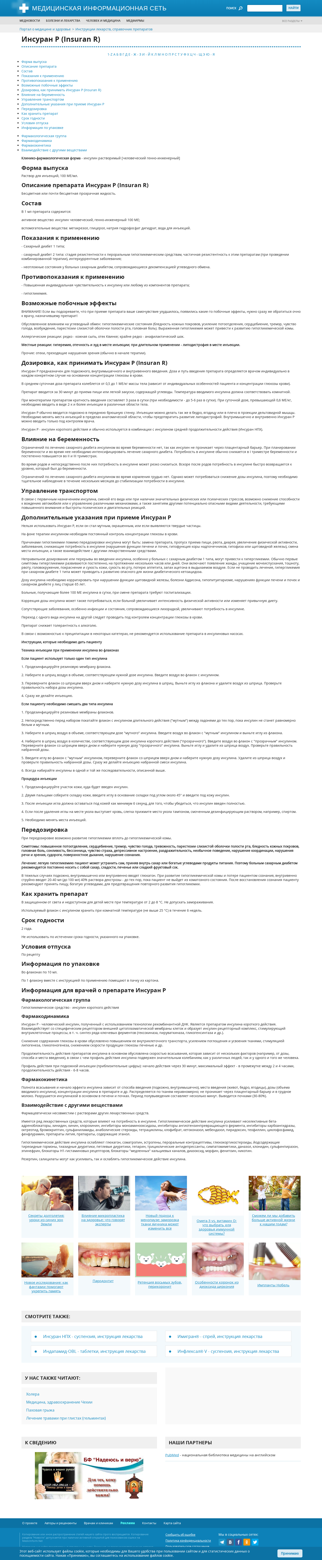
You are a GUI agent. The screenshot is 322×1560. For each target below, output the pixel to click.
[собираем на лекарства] (89, 1480)
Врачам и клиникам (98, 1523)
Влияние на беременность (43, 94)
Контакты (149, 1523)
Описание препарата (39, 66)
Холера (32, 1394)
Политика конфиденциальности (188, 1541)
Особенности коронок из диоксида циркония (217, 1284)
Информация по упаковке (42, 127)
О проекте (29, 1523)
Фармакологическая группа (43, 136)
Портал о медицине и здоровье (45, 29)
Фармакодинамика (36, 140)
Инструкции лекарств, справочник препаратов (114, 29)
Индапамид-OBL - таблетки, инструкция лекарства (94, 1351)
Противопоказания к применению (49, 80)
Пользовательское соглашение (187, 1546)
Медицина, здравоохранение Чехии (59, 1402)
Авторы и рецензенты (61, 1523)
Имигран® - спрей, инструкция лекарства (220, 1336)
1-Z (109, 54)
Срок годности (33, 118)
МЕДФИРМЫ (135, 21)
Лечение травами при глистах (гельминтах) (66, 1418)
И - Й (146, 54)
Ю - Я (210, 54)
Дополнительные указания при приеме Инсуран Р (62, 104)
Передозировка (34, 109)
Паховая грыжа (40, 1410)
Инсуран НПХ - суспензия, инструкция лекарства (93, 1336)
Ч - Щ (197, 54)
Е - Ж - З (134, 54)
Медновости (30, 21)
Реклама (127, 1523)
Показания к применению (42, 76)
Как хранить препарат (39, 113)
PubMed (172, 1455)
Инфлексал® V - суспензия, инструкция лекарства (228, 1351)
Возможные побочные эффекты (47, 85)
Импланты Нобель (273, 1285)
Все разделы (291, 21)
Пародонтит (103, 1280)
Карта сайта (172, 1523)
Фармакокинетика (36, 145)
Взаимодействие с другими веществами (54, 150)
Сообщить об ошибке (180, 1535)
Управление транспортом (42, 99)
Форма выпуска (34, 61)
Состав (27, 71)
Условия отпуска (34, 123)
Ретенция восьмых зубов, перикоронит (160, 1284)
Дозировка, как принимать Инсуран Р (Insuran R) (61, 90)
